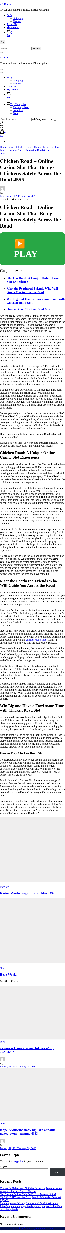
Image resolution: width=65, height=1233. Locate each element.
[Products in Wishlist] (2, 127)
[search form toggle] (2, 42)
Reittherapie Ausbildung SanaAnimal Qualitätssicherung (29, 1203)
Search (3, 1166)
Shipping (18, 18)
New (15, 113)
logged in (19, 1161)
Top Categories (18, 104)
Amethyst (18, 110)
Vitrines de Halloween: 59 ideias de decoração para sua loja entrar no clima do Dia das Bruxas (31, 1190)
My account (13, 27)
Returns (17, 21)
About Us (12, 24)
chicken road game (36, 639)
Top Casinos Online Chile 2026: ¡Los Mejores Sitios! (28, 1194)
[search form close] (1, 52)
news (3, 153)
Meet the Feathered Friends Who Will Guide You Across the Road (32, 290)
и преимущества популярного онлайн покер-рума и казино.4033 (27, 1131)
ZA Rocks (5, 4)
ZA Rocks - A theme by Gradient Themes (32, 1228)
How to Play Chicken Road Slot (28, 309)
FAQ (9, 15)
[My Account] (2, 123)
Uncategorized (21, 107)
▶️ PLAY (26, 249)
